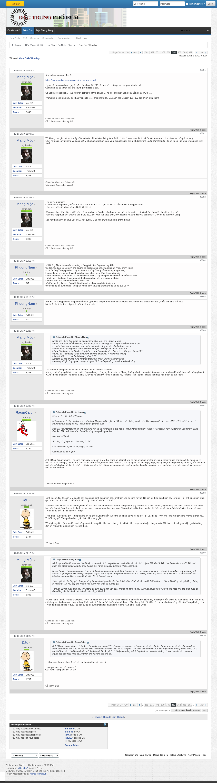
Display (200, 64)
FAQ (25, 38)
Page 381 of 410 (120, 52)
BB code (69, 728)
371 (158, 52)
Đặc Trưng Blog (44, 30)
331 (152, 52)
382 (179, 52)
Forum (18, 45)
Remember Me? (196, 4)
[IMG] (68, 735)
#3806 (203, 330)
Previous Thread (102, 717)
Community (47, 38)
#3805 (203, 296)
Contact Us (131, 755)
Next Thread (118, 717)
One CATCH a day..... (31, 58)
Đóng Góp (159, 755)
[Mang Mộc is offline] (26, 93)
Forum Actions (64, 38)
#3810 (203, 635)
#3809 (203, 553)
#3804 (203, 260)
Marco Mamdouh (38, 773)
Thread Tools (168, 64)
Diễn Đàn (28, 30)
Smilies (69, 731)
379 (163, 52)
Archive (181, 755)
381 (174, 52)
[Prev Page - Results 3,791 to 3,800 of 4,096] (140, 52)
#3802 (203, 133)
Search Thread (186, 64)
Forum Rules (71, 745)
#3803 (203, 197)
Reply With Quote (198, 130)
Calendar (34, 38)
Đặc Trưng (146, 755)
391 (190, 52)
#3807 (203, 405)
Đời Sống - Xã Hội (34, 45)
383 (185, 52)
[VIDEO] (69, 738)
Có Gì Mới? (13, 30)
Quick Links (81, 38)
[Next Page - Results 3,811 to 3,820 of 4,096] (197, 52)
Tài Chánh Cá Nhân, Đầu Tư (61, 45)
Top (204, 710)
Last (202, 52)
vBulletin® (23, 768)
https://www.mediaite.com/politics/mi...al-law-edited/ (70, 80)
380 (168, 52)
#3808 (203, 493)
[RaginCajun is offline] (26, 431)
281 (147, 52)
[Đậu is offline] (26, 519)
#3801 (203, 70)
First (135, 52)
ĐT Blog (171, 755)
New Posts (15, 38)
